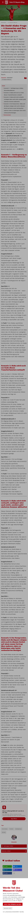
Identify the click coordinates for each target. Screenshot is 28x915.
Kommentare (7, 115)
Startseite (3, 22)
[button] (7, 866)
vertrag (3, 832)
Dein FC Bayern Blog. (17, 2)
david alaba (4, 828)
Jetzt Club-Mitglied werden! (12, 904)
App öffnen (14, 818)
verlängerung (18, 828)
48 (25, 78)
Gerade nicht (7, 908)
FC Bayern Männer (12, 22)
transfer (11, 828)
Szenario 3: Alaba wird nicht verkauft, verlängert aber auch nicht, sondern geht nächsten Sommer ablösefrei (15, 99)
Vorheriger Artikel (8, 846)
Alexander (3, 77)
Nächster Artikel (6, 851)
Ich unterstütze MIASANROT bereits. (13, 911)
